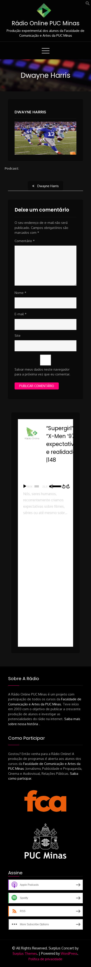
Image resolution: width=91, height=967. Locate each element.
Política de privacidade (45, 959)
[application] (45, 486)
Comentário (25, 241)
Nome (20, 293)
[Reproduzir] (25, 486)
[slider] (36, 486)
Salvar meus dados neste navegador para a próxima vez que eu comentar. (42, 372)
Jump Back (63, 486)
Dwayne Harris (30, 112)
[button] (87, 4)
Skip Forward (68, 486)
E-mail (21, 314)
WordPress (69, 953)
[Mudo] (51, 486)
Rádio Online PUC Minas (46, 23)
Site (18, 335)
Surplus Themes (25, 953)
